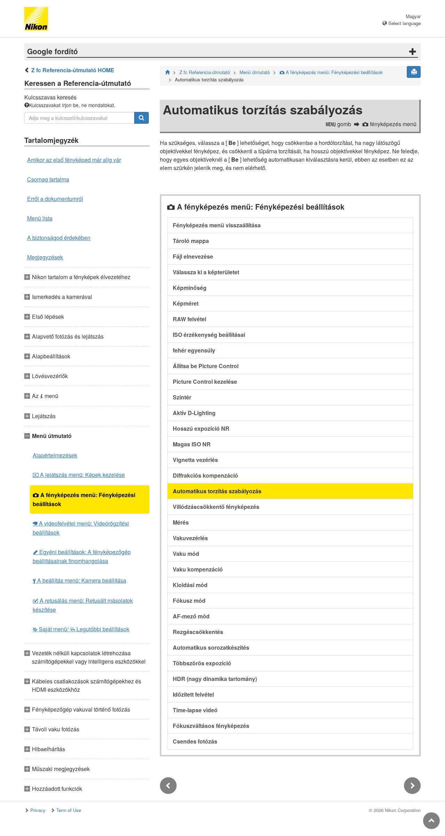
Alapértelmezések (55, 455)
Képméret (186, 303)
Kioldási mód (190, 585)
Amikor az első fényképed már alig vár (74, 160)
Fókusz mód (189, 600)
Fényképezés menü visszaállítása (217, 225)
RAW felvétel (189, 319)
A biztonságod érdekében (58, 238)
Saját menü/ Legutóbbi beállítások (81, 629)
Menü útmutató (255, 72)
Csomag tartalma (48, 179)
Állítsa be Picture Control (205, 366)
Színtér (182, 397)
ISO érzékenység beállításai (209, 335)
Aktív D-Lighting (194, 413)
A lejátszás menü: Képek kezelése (79, 475)
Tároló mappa (191, 241)
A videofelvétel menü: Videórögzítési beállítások (81, 527)
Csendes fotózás (195, 741)
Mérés (181, 522)
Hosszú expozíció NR (201, 428)
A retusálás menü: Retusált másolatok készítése (83, 605)
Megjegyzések (45, 257)
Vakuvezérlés (190, 538)
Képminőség (190, 288)
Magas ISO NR (192, 444)
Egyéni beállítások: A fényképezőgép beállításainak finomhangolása (82, 556)
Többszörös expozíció (202, 663)
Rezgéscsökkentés (198, 632)
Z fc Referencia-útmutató (204, 72)
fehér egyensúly (194, 350)
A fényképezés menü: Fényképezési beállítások (84, 499)
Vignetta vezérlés (195, 460)
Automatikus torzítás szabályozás (217, 491)
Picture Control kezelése (205, 381)
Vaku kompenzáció (198, 569)
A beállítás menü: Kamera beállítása (79, 580)
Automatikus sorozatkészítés (211, 647)
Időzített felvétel (193, 694)
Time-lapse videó (195, 710)
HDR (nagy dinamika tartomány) (215, 679)
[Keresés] (141, 118)
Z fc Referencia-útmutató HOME (72, 70)
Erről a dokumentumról (55, 199)
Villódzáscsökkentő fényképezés (216, 507)
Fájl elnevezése (193, 256)
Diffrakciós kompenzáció (205, 475)
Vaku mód (186, 554)
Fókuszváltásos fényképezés (211, 726)
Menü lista (39, 218)
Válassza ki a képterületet (206, 272)
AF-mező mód (191, 616)
